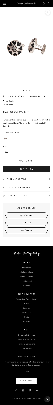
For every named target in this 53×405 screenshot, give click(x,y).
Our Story (26, 267)
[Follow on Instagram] (23, 390)
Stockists (26, 308)
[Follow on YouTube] (37, 390)
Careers (26, 285)
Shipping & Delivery (26, 335)
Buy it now (26, 169)
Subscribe (26, 380)
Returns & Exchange (26, 339)
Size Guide (26, 312)
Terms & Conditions (26, 344)
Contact (26, 321)
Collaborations (26, 272)
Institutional (26, 281)
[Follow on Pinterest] (30, 390)
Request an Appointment (26, 299)
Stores (26, 303)
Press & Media (26, 276)
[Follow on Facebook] (16, 390)
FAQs (26, 317)
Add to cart (26, 161)
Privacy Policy (26, 348)
